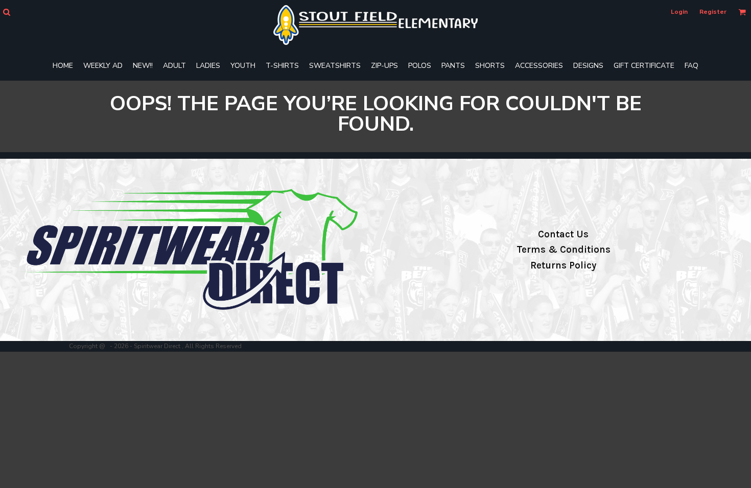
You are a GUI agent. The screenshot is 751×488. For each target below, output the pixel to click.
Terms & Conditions (564, 249)
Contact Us (563, 234)
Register (712, 12)
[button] (6, 12)
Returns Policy (563, 265)
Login (679, 12)
